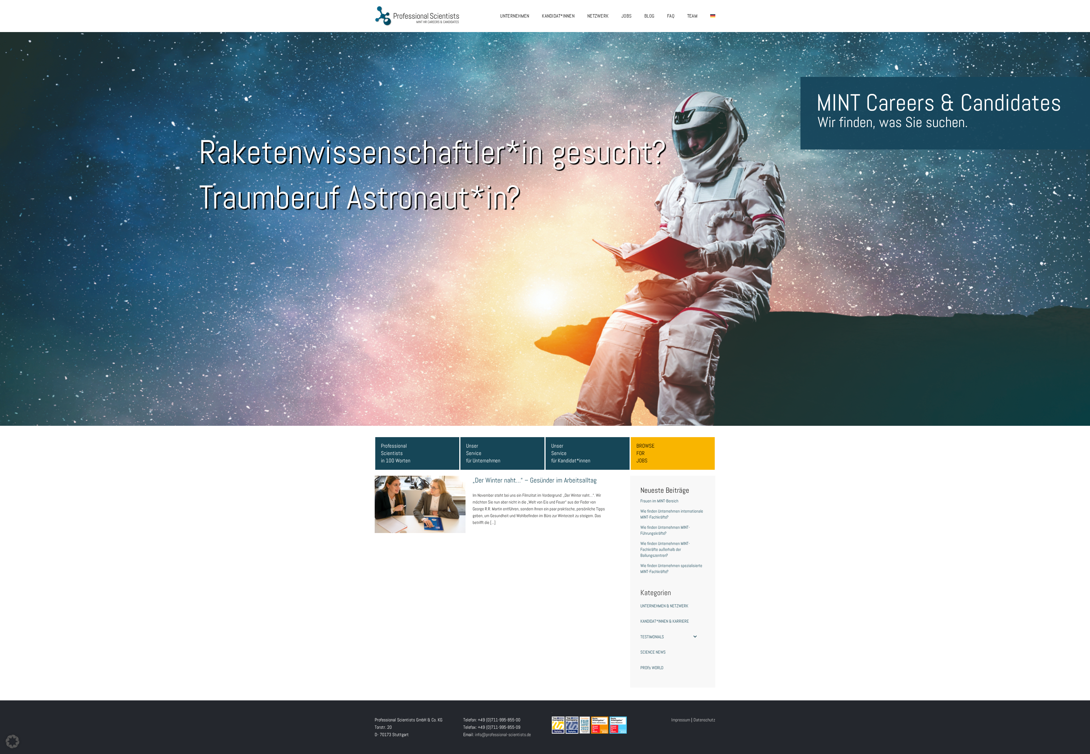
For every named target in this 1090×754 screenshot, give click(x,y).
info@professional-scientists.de (503, 735)
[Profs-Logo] (417, 7)
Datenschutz (704, 720)
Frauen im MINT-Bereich (659, 501)
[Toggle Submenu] (695, 637)
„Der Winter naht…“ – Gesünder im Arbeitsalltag (420, 495)
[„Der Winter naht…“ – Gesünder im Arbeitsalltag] (420, 504)
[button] (12, 741)
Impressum (680, 720)
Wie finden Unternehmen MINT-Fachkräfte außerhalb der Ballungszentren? (665, 549)
